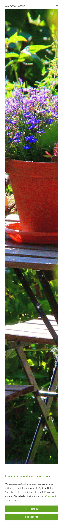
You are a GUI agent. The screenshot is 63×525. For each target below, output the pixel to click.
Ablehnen (31, 508)
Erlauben (31, 517)
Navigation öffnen (16, 6)
